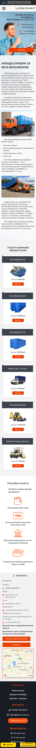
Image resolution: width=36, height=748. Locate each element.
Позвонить (27, 745)
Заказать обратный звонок (17, 639)
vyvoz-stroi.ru (18, 684)
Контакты (16, 645)
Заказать (21, 50)
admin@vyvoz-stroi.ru (19, 715)
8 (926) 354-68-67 (26, 8)
